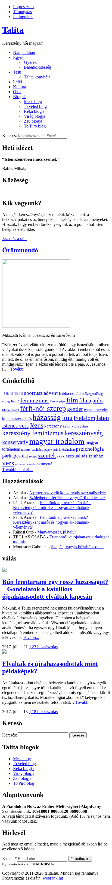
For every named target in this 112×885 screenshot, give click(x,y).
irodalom (84, 417)
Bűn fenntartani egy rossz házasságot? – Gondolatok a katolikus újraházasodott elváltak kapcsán (55, 589)
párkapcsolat (15, 456)
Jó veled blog (35, 106)
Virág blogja (34, 116)
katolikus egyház (75, 426)
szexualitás (76, 456)
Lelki (17, 82)
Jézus (36, 425)
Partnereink (23, 16)
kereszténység (83, 433)
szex (61, 456)
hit (3, 419)
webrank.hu (53, 878)
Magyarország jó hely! (56, 532)
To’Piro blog (35, 126)
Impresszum (23, 6)
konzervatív (15, 442)
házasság (47, 417)
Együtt (18, 57)
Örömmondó (20, 250)
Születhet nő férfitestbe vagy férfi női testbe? (67, 497)
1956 (18, 393)
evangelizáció (10, 401)
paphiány (37, 449)
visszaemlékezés (25, 464)
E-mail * (9, 858)
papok (48, 449)
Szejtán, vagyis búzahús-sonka (77, 546)
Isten (102, 417)
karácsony (53, 426)
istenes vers (15, 425)
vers (8, 463)
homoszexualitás (19, 419)
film (72, 400)
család (75, 393)
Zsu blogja (33, 121)
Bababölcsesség (37, 67)
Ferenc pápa (57, 401)
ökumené (44, 463)
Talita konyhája (37, 77)
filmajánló (91, 400)
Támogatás (22, 11)
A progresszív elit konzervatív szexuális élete (67, 492)
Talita (13, 30)
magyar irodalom (57, 441)
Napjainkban (24, 52)
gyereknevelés (96, 409)
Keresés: (9, 135)
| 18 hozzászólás (43, 711)
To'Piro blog (23, 783)
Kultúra (19, 86)
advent (51, 393)
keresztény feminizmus (32, 433)
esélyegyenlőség (92, 394)
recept (33, 456)
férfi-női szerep (43, 408)
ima (67, 418)
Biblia (64, 393)
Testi (17, 72)
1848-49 (7, 394)
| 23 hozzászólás (43, 646)
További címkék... (17, 469)
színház (95, 456)
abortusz (33, 393)
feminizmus (34, 400)
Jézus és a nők (14, 238)
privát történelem (64, 449)
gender (75, 409)
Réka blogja (34, 111)
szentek (47, 455)
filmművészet (10, 409)
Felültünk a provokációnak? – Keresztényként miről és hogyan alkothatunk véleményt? (52, 507)
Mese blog (33, 101)
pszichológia (90, 449)
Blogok (19, 96)
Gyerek (30, 62)
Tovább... (18, 369)
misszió (25, 449)
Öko (17, 91)
